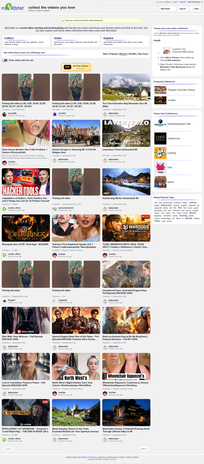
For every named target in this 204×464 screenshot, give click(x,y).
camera (193, 202)
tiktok (178, 218)
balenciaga (168, 203)
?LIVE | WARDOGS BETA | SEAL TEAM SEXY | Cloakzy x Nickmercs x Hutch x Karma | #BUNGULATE (126, 247)
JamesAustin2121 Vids (71, 204)
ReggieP (11, 300)
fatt (171, 208)
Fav (63, 296)
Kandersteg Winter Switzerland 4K (121, 198)
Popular (113, 54)
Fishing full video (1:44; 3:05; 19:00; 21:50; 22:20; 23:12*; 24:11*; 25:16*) (24, 104)
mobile (68, 457)
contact (128, 457)
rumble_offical (14, 208)
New (105, 54)
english (184, 205)
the (173, 218)
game (196, 208)
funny (190, 208)
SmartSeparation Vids (179, 124)
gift (165, 210)
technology (166, 218)
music (156, 213)
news (168, 213)
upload (188, 218)
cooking (171, 153)
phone (192, 213)
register (183, 2)
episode (158, 208)
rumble (15, 204)
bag (160, 203)
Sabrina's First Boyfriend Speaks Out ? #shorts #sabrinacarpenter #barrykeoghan (74, 245)
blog (74, 457)
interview (176, 210)
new (162, 213)
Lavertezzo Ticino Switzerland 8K (120, 149)
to (182, 218)
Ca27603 (62, 113)
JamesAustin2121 (66, 208)
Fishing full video (61, 198)
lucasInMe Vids (18, 110)
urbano (197, 218)
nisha (179, 213)
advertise (102, 457)
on (202, 2)
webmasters (113, 457)
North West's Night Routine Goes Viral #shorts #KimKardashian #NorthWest (72, 384)
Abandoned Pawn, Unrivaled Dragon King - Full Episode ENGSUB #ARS (125, 291)
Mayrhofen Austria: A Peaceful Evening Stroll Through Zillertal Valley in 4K (126, 430)
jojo (183, 210)
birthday (177, 203)
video (157, 221)
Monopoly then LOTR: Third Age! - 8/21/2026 (25, 244)
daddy (156, 205)
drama (176, 205)
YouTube (11, 162)
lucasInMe (12, 113)
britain (184, 203)
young (169, 221)
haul (169, 210)
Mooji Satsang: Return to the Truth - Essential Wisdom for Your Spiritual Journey (75, 430)
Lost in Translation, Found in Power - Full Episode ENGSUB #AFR (23, 384)
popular (157, 215)
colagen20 (62, 300)
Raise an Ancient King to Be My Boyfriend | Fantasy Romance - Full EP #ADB (125, 337)
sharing (183, 215)
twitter (135, 457)
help (122, 457)
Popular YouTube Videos (72, 250)
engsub (192, 205)
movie (195, 210)
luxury (188, 210)
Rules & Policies (89, 457)
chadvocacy (173, 138)
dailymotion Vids (119, 110)
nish (173, 213)
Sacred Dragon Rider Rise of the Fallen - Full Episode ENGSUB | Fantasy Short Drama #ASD (75, 339)
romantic (167, 215)
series (175, 216)
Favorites (6, 110)
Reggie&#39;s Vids (20, 296)
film (175, 208)
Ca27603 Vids (68, 110)
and (155, 203)
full (185, 208)
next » (144, 449)
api (79, 457)
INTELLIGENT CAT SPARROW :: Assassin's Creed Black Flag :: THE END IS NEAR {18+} (25, 430)
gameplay (158, 210)
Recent (123, 54)
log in (175, 2)
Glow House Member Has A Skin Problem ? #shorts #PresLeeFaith (24, 150)
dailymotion (113, 113)
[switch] (17, 60)
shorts (157, 218)
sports (170, 182)
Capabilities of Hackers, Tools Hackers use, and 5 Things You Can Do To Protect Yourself (25, 199)
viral (163, 221)
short (191, 215)
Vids (169, 167)
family (165, 208)
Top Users (143, 54)
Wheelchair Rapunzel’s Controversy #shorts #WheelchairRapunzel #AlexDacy (125, 384)
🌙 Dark (195, 9)
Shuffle (132, 54)
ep (198, 205)
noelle (185, 213)
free (180, 207)
